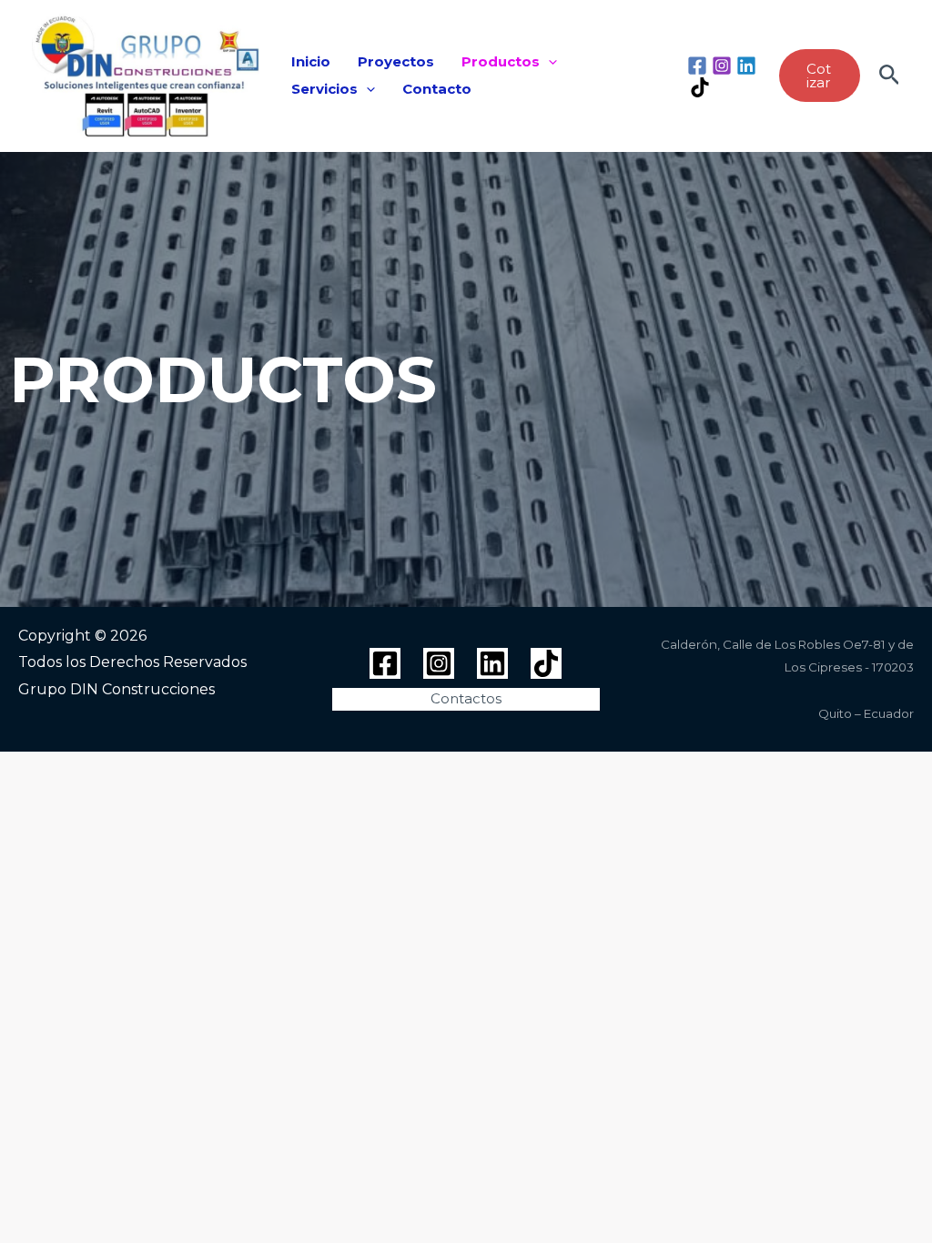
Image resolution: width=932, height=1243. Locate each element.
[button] (548, 62)
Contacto (436, 88)
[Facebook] (697, 66)
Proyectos (396, 61)
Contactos (466, 698)
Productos (500, 61)
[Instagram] (722, 66)
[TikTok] (700, 87)
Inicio (310, 61)
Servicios (324, 88)
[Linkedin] (746, 66)
